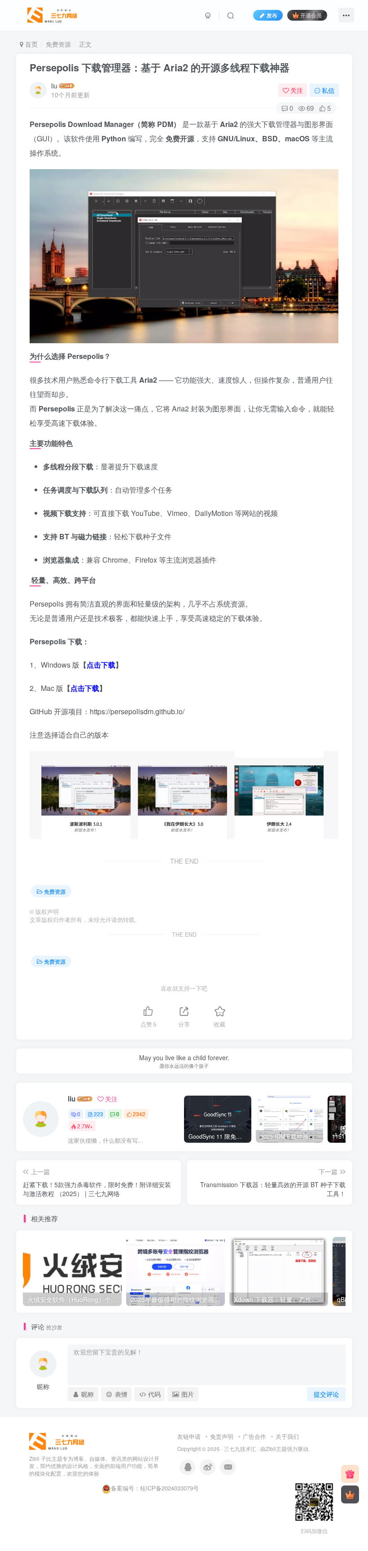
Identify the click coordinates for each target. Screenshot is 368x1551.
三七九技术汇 (240, 1448)
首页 (30, 43)
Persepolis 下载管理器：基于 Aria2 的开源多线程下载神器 (159, 67)
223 (98, 1114)
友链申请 (189, 1436)
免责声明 (221, 1436)
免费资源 (58, 43)
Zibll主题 (276, 1448)
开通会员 (311, 15)
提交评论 (326, 1393)
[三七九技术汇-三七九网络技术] (52, 14)
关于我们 (287, 1436)
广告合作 (254, 1436)
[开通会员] (350, 1494)
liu (54, 85)
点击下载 (101, 665)
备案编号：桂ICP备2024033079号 (155, 1488)
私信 (328, 90)
